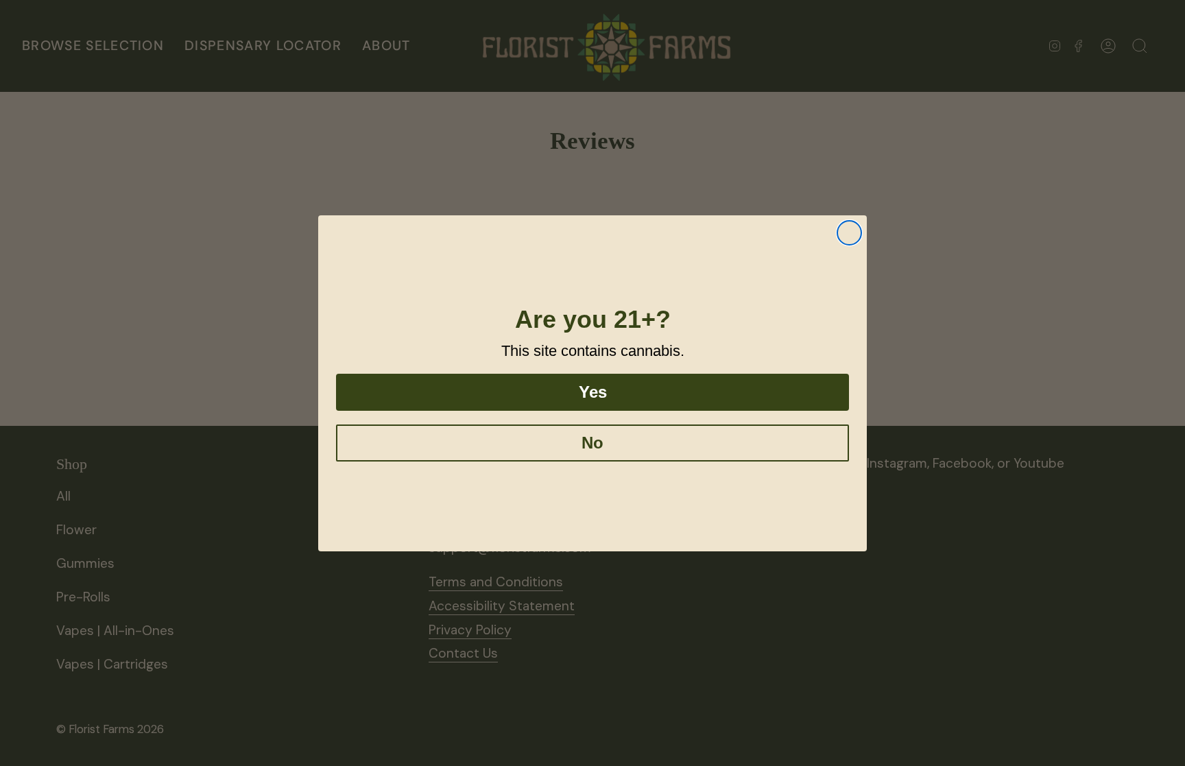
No (592, 442)
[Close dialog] (849, 233)
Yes (593, 392)
